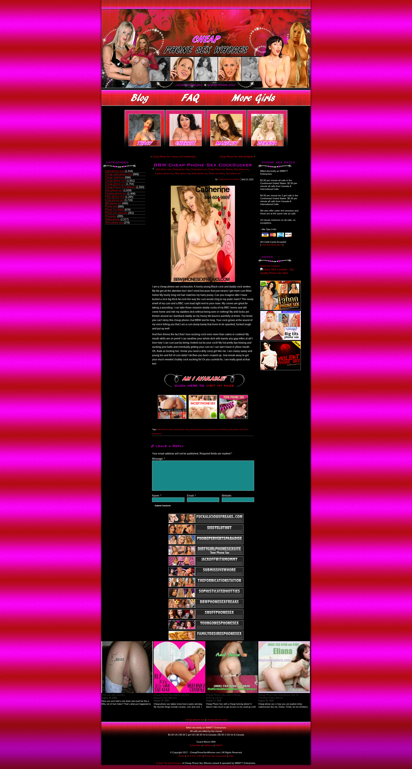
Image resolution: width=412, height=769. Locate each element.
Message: (158, 458)
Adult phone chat (114, 171)
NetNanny (208, 745)
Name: (156, 495)
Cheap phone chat (115, 180)
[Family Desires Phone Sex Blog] (203, 418)
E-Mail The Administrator (168, 763)
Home (181, 756)
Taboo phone (112, 219)
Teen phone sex (114, 222)
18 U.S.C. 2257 (194, 756)
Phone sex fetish (114, 209)
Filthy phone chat (115, 196)
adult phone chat (164, 429)
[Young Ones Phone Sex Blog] (234, 418)
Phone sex (111, 206)
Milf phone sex (113, 203)
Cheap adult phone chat (118, 174)
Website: (227, 495)
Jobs (231, 756)
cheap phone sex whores (217, 429)
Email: (191, 495)
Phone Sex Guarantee (215, 756)
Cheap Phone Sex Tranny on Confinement (174, 156)
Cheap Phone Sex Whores (120, 187)
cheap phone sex (197, 429)
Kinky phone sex (114, 200)
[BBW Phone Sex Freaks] (280, 339)
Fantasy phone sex (116, 193)
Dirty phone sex (114, 190)
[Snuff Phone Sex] (280, 369)
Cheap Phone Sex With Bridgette (236, 156)
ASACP (218, 745)
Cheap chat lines (114, 177)
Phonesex (111, 216)
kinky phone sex (236, 429)
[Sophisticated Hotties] (280, 309)
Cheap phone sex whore (228, 179)
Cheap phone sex (115, 184)
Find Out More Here (272, 244)
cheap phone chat (181, 429)
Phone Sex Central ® (270, 266)
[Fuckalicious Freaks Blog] (172, 418)
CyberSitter (195, 745)
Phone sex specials (116, 213)
